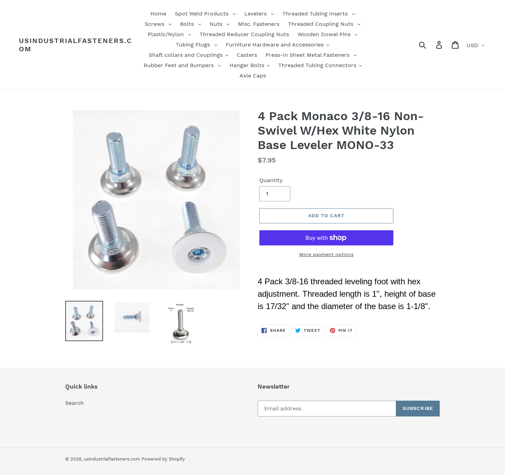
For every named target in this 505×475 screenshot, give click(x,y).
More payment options (326, 254)
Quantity (271, 180)
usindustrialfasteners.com (75, 44)
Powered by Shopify (163, 459)
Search (74, 403)
